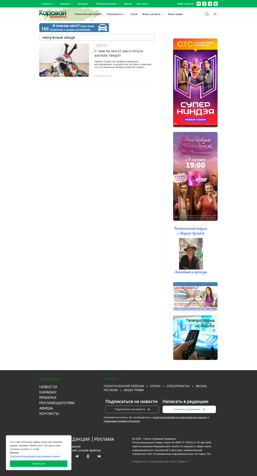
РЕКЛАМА (104, 439)
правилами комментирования (122, 421)
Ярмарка (48, 397)
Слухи (155, 386)
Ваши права (134, 390)
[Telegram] (210, 4)
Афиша (46, 408)
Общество (101, 45)
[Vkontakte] (199, 4)
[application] (53, 3)
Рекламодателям (56, 403)
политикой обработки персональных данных (180, 417)
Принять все (38, 463)
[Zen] (216, 4)
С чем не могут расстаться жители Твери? (118, 53)
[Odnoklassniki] (204, 4)
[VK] (99, 456)
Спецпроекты (178, 386)
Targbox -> (183, 461)
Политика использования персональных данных (35, 456)
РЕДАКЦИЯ (78, 439)
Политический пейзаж (124, 386)
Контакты (49, 413)
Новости (48, 387)
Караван (47, 392)
